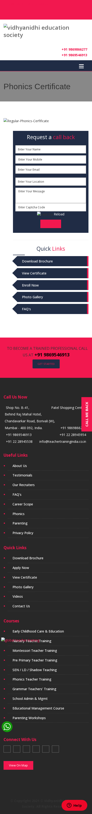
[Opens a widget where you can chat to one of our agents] (74, 806)
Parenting (20, 523)
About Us (20, 465)
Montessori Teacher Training (35, 650)
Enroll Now (30, 285)
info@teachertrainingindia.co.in (28, 4)
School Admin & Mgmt (30, 698)
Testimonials (22, 475)
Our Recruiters (24, 485)
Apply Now (21, 567)
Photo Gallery (32, 297)
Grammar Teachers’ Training (34, 689)
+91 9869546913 (74, 55)
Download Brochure (37, 261)
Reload (58, 214)
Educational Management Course (38, 708)
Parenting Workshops (29, 718)
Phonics (19, 514)
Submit (51, 224)
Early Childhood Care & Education (38, 631)
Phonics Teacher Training (32, 679)
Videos (18, 596)
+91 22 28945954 (72, 434)
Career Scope (23, 504)
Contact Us (21, 606)
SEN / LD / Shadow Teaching (35, 670)
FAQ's (26, 309)
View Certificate (34, 273)
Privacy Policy (23, 533)
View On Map (18, 765)
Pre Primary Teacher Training (35, 660)
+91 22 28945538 (19, 441)
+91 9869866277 (74, 49)
